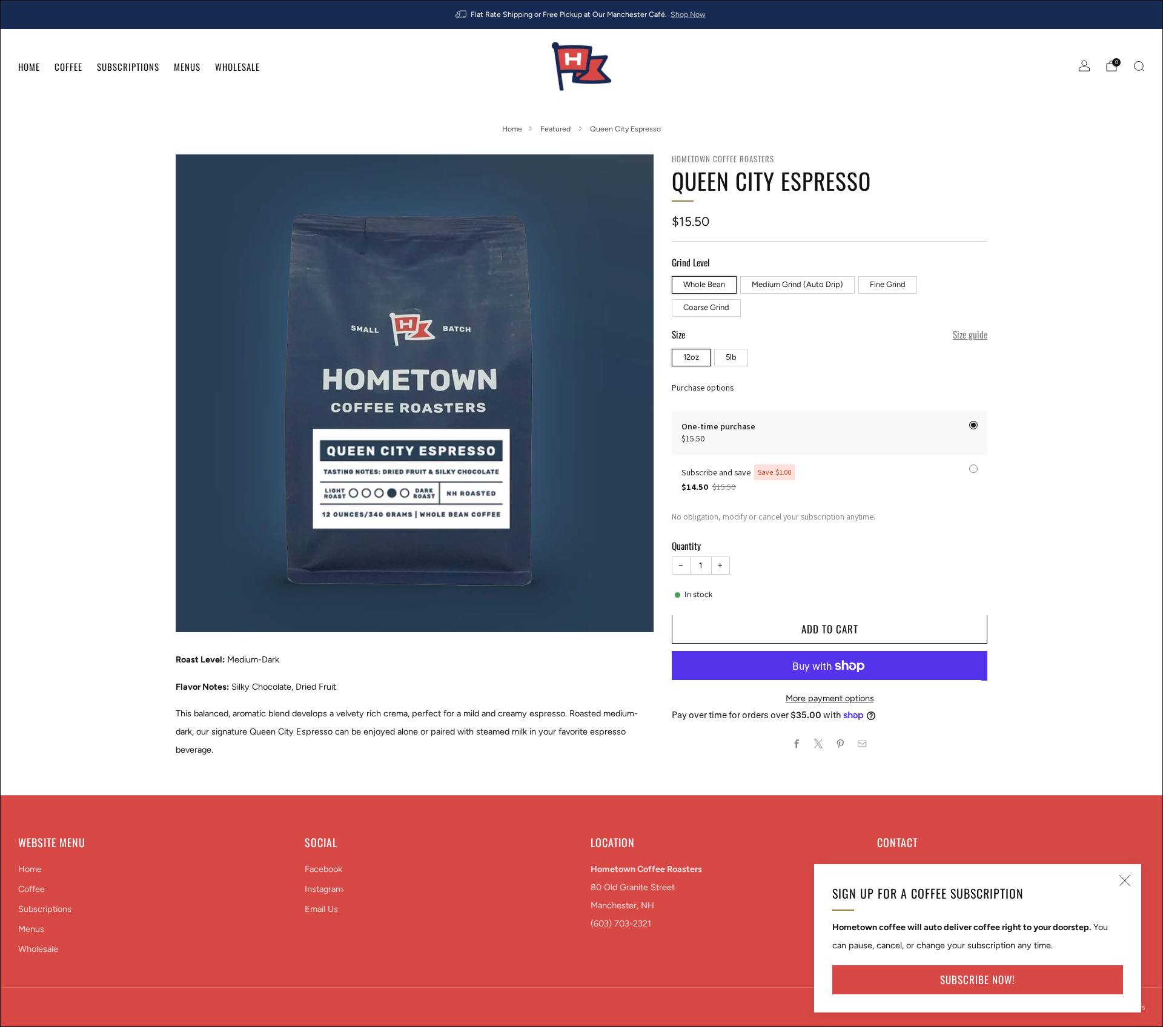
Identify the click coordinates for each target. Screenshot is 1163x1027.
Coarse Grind (706, 307)
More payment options (830, 698)
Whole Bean (704, 284)
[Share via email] (862, 744)
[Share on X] (819, 744)
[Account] (1084, 66)
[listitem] (581, 14)
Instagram (324, 888)
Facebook (323, 869)
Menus (187, 66)
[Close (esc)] (1124, 880)
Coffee (68, 66)
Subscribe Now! (977, 979)
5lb (731, 357)
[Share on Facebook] (797, 744)
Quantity (686, 545)
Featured (556, 128)
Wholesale (237, 66)
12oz (691, 357)
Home (29, 66)
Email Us (321, 908)
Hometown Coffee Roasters (723, 159)
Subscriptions (128, 66)
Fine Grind (888, 284)
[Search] (1139, 66)
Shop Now (688, 14)
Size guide (970, 334)
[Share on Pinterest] (840, 744)
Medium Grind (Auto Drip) (797, 284)
